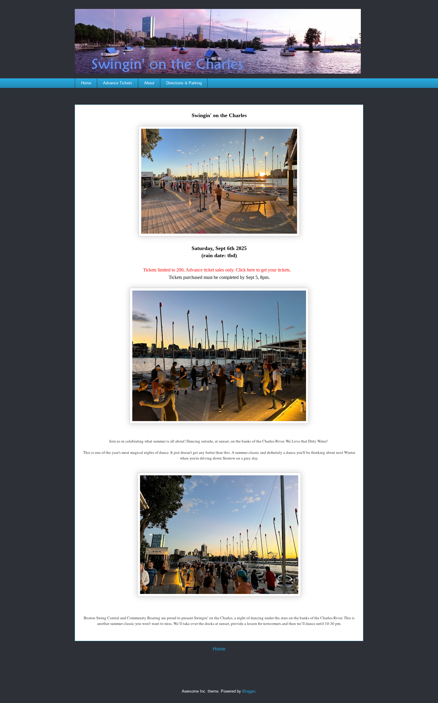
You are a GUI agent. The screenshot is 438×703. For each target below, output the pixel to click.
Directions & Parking (184, 83)
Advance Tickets (117, 83)
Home (86, 83)
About (149, 83)
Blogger (248, 691)
